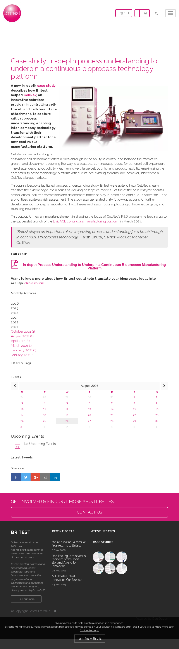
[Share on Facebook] (16, 477)
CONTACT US (89, 512)
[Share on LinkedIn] (55, 477)
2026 (15, 303)
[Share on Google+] (35, 477)
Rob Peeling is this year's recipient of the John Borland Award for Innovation (69, 561)
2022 (14, 322)
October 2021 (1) (23, 331)
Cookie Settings (89, 630)
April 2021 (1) (20, 341)
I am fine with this (90, 638)
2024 (14, 313)
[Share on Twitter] (26, 477)
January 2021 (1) (22, 355)
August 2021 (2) (22, 336)
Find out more (26, 598)
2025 (14, 308)
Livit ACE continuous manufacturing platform (86, 221)
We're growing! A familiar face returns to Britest (69, 543)
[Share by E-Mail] (45, 477)
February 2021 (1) (23, 350)
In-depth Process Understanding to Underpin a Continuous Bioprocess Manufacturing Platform (94, 266)
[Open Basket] (144, 13)
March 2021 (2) (22, 346)
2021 (14, 327)
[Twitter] (55, 611)
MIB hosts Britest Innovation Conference (66, 577)
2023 (14, 317)
